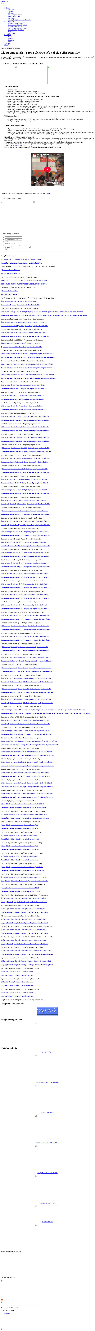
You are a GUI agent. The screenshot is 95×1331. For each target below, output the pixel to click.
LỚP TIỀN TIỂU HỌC (47, 1052)
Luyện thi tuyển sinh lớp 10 (16, 26)
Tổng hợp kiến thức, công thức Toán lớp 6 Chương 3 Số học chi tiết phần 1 (24, 923)
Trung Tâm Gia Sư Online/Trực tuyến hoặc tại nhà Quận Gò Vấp (21, 263)
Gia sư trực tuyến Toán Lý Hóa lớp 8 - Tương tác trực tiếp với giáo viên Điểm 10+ (26, 661)
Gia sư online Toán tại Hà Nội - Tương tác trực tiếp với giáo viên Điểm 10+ (24, 326)
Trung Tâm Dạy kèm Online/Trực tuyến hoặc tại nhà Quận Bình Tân (22, 870)
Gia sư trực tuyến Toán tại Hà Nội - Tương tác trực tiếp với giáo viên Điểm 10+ (25, 724)
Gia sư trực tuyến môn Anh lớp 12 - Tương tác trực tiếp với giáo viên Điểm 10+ (25, 640)
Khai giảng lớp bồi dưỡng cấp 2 (13, 1258)
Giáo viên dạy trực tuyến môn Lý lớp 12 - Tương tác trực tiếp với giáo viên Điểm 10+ (27, 766)
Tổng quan (11, 10)
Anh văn (10, 41)
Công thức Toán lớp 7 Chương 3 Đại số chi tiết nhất (17, 985)
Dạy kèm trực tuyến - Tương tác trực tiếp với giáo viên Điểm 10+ (21, 347)
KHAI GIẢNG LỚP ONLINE (47, 1203)
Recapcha (8, 247)
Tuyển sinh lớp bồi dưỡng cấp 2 (17, 25)
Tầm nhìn (11, 13)
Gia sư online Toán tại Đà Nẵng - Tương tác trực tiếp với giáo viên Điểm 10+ (25, 336)
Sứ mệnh (10, 11)
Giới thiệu (7, 8)
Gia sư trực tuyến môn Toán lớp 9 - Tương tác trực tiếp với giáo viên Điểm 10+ (25, 441)
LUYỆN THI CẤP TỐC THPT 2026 (47, 1173)
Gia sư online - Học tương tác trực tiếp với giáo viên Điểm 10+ (20, 305)
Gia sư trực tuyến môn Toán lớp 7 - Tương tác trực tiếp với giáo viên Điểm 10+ (25, 420)
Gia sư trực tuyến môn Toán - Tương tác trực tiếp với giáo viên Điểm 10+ (24, 388)
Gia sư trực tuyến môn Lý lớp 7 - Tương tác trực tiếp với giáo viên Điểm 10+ (25, 483)
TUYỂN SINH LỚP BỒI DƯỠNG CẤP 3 (47, 1142)
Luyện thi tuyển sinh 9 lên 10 (12, 1261)
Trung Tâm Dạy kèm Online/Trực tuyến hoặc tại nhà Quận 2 (20, 828)
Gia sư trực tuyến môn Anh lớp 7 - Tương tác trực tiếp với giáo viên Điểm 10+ (25, 587)
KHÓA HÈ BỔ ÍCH (47, 1222)
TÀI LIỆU (7, 35)
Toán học (11, 40)
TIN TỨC (7, 43)
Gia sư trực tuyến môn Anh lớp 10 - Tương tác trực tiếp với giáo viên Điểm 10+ (25, 619)
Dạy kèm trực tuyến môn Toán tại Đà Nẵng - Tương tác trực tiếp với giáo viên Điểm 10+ (28, 378)
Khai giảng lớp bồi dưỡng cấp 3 (13, 1264)
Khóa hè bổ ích (8, 1274)
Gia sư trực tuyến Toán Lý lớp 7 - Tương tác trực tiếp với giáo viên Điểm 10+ (25, 650)
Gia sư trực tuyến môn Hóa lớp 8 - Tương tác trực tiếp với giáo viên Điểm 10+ (25, 525)
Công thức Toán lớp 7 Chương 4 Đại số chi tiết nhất (17, 996)
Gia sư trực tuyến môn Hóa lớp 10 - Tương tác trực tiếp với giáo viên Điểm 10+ (25, 546)
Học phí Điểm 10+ (20, 145)
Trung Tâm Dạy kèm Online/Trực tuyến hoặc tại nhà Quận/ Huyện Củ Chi (24, 881)
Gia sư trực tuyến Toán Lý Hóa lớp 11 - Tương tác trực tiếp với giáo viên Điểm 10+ (27, 692)
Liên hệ (6, 45)
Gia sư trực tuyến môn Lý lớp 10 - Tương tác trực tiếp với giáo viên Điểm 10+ (25, 504)
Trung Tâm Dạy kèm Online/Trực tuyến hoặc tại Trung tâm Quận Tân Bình (25, 818)
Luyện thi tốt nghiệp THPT (16, 30)
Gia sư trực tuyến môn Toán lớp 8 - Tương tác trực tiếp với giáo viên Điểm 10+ (25, 430)
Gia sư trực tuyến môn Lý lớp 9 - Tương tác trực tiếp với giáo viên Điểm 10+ (25, 493)
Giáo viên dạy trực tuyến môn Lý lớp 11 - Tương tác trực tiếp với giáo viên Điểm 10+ (27, 755)
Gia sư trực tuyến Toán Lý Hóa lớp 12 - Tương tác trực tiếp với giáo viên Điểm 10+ (27, 703)
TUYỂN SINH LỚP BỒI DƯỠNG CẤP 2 (47, 1082)
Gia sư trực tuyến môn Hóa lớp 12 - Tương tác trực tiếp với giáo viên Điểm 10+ (25, 567)
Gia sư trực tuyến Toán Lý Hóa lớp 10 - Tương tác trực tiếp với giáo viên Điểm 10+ (27, 682)
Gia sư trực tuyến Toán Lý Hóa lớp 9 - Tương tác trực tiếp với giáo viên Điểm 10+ (26, 671)
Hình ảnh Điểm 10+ (14, 16)
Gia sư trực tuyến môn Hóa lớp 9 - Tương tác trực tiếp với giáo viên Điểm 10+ (25, 535)
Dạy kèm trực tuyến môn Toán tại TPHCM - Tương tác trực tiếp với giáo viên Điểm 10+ (28, 357)
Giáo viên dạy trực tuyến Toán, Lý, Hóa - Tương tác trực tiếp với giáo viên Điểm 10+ (27, 797)
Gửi (6, 249)
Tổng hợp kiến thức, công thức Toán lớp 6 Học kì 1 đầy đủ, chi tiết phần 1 (24, 902)
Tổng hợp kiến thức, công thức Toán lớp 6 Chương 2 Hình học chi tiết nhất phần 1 (27, 954)
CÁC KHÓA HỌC (10, 21)
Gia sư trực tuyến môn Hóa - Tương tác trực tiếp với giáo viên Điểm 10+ (23, 409)
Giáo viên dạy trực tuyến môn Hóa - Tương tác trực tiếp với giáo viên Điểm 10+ (26, 776)
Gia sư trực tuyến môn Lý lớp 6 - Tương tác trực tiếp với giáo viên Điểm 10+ (25, 472)
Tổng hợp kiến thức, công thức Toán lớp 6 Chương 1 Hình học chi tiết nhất (24, 944)
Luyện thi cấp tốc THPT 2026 (13, 1268)
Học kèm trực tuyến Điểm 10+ (10, 273)
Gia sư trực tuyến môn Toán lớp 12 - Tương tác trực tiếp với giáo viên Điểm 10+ (26, 462)
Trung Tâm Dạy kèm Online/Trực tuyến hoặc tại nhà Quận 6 (20, 860)
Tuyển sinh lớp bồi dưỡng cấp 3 (17, 28)
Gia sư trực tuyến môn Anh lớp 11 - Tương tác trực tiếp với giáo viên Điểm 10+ (25, 629)
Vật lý (10, 36)
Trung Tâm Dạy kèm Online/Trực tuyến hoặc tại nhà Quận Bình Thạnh (23, 807)
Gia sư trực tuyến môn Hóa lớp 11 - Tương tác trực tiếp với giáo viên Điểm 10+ (25, 556)
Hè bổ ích (11, 31)
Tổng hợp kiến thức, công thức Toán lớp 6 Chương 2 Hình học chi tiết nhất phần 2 (27, 965)
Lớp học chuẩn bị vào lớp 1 (16, 23)
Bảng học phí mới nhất (15, 15)
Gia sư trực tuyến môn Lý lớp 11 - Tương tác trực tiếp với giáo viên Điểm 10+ (25, 514)
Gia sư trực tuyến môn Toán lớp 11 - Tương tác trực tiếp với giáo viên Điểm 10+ (26, 451)
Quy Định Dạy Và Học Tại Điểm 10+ (19, 20)
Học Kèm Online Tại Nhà (9, 294)
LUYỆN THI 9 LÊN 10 (47, 1112)
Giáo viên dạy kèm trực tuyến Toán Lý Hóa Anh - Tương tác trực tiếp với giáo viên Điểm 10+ (30, 745)
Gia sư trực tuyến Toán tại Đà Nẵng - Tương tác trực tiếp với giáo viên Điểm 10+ (26, 734)
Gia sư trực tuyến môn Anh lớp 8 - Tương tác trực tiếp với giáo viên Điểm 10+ (25, 598)
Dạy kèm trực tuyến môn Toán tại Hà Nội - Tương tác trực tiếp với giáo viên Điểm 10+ (28, 368)
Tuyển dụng (11, 18)
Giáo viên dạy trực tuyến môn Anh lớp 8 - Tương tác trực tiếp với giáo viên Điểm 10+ (27, 787)
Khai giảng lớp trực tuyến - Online (14, 1271)
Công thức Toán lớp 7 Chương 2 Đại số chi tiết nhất (17, 975)
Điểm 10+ (7, 1313)
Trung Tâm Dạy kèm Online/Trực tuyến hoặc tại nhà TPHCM (20, 891)
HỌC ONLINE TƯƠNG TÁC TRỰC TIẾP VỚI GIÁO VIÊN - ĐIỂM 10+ (24, 284)
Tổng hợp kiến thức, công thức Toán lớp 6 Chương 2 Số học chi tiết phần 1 (24, 912)
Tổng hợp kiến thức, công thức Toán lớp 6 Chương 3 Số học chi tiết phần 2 (24, 933)
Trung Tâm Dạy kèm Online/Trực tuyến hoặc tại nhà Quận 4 (20, 849)
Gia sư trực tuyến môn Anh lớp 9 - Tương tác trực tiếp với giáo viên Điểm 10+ (25, 608)
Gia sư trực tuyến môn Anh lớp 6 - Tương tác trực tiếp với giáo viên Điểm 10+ (25, 577)
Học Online (11, 33)
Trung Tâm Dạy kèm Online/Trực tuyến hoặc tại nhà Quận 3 (20, 839)
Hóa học (10, 38)
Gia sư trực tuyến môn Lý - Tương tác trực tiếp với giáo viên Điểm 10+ (23, 399)
